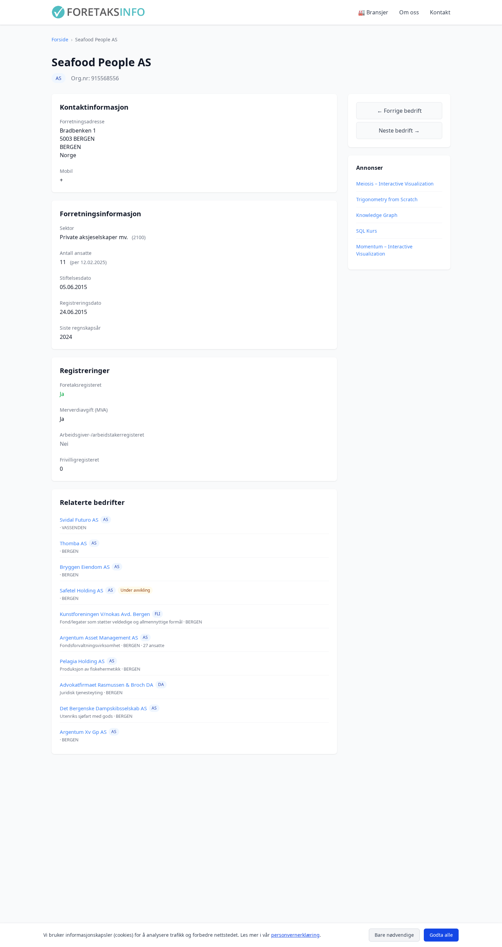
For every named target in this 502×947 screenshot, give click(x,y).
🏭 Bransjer (373, 12)
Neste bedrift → (399, 130)
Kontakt (440, 12)
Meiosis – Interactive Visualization (395, 183)
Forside (60, 39)
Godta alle (441, 935)
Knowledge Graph (377, 215)
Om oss (409, 12)
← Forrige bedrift (399, 110)
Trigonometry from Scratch (387, 199)
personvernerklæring (295, 935)
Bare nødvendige (394, 935)
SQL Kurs (366, 231)
